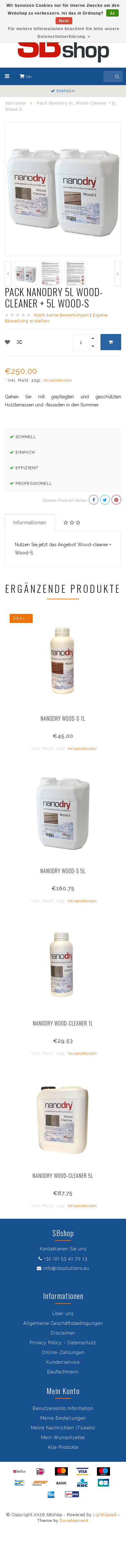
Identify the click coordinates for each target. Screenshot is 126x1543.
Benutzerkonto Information (63, 1408)
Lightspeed (105, 1514)
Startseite (15, 103)
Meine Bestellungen (63, 1418)
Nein (64, 21)
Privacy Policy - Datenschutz (63, 1342)
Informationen (29, 522)
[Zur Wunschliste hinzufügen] (7, 342)
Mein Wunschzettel (63, 1437)
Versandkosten (57, 380)
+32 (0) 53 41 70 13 (66, 1258)
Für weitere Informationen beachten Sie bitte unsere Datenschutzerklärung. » (64, 33)
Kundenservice (63, 1362)
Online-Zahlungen (63, 1352)
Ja (112, 13)
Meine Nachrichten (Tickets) (63, 1427)
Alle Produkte (63, 1447)
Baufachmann (63, 1371)
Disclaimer (63, 1333)
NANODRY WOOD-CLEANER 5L (63, 1176)
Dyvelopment (74, 1520)
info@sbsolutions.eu (66, 1268)
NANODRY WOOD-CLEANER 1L (63, 1023)
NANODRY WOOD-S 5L (63, 871)
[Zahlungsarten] (19, 1471)
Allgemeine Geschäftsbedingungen (63, 1323)
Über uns (63, 1313)
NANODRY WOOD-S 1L (63, 718)
